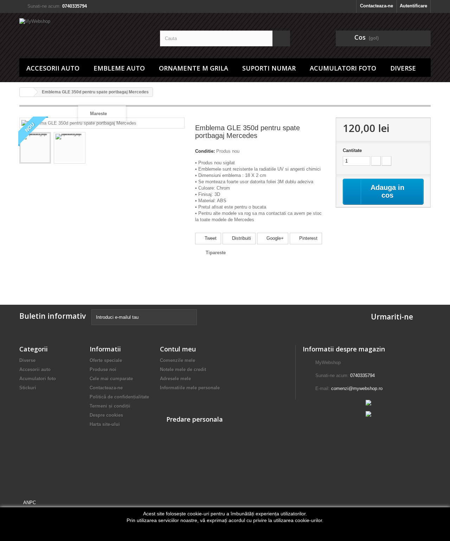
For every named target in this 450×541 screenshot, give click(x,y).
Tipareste (216, 252)
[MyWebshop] (84, 34)
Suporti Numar (269, 68)
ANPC (29, 502)
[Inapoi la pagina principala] (26, 92)
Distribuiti (241, 238)
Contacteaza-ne (376, 5)
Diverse (403, 68)
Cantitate (352, 150)
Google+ (274, 238)
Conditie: (205, 151)
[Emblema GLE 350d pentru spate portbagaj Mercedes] (35, 147)
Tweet (210, 238)
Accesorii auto (52, 68)
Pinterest (307, 238)
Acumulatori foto (343, 68)
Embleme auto (119, 68)
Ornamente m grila (193, 68)
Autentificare (413, 5)
